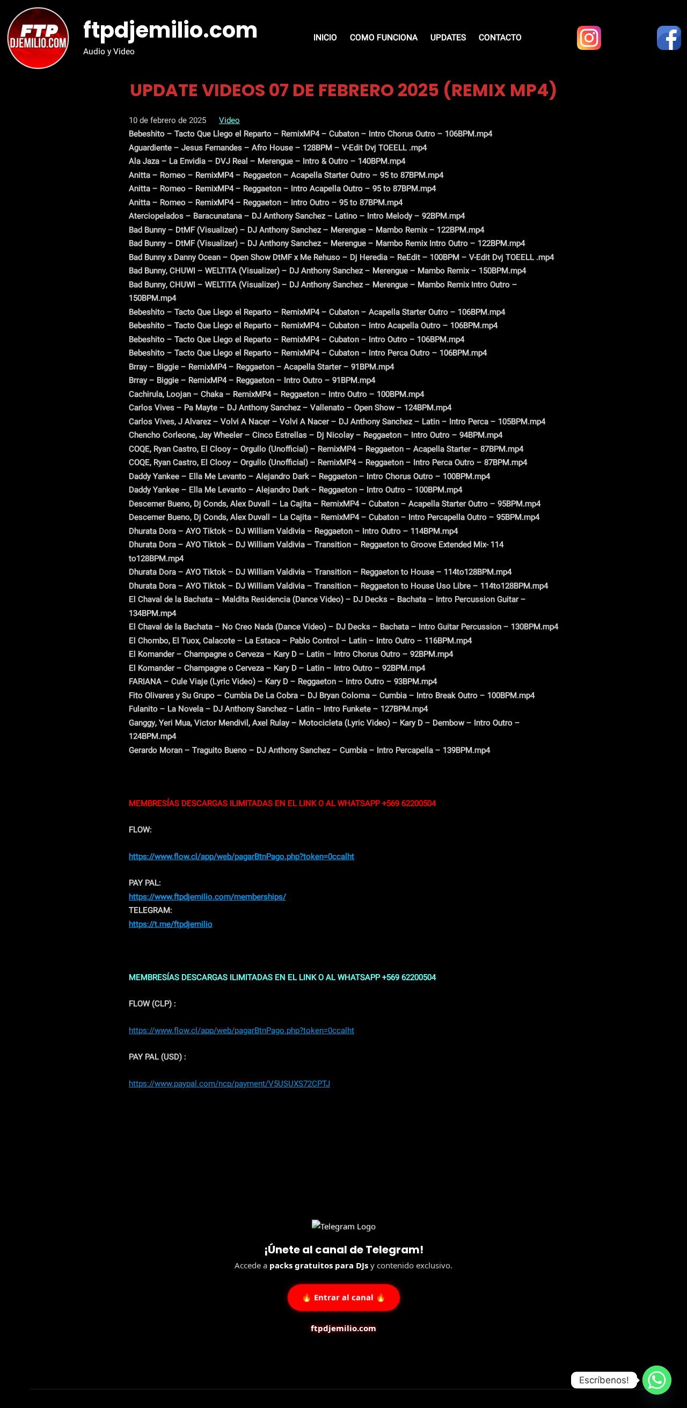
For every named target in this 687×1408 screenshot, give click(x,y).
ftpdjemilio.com (170, 30)
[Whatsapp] (656, 1380)
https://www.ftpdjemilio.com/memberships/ (207, 897)
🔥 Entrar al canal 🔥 (344, 1296)
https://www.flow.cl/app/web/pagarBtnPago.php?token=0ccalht (241, 856)
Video (229, 120)
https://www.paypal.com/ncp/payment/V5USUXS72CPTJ (229, 1084)
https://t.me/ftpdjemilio (171, 924)
